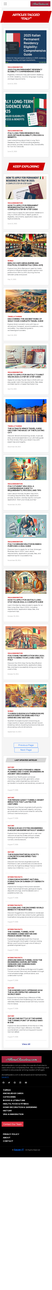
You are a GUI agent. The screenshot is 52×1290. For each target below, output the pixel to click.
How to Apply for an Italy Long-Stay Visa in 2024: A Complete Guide (25, 601)
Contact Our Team (12, 1124)
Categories (9, 1097)
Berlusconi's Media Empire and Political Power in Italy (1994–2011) (25, 264)
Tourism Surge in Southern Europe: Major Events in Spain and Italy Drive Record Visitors (26, 716)
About (6, 1137)
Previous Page (26, 745)
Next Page (26, 750)
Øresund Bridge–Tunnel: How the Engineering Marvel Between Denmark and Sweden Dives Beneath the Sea (25, 963)
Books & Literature (14, 1100)
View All (26, 1044)
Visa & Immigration (13, 1114)
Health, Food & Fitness (16, 1104)
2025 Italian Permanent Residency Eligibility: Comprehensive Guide (25, 71)
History (7, 1110)
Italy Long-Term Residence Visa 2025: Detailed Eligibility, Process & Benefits (26, 135)
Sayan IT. (5, 1077)
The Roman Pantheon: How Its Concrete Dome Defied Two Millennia (23, 856)
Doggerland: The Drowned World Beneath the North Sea (26, 909)
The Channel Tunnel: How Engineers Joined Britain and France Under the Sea (22, 934)
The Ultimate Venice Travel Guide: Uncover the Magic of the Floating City (26, 431)
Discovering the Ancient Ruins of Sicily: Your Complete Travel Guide (25, 320)
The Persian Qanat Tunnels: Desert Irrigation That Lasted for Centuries (26, 802)
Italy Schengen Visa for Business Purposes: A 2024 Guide (24, 545)
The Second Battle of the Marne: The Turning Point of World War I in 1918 (25, 1020)
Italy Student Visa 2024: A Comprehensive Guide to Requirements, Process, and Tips (24, 488)
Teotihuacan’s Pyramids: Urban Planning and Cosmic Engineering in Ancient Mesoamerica (26, 772)
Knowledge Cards (13, 1093)
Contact (8, 1141)
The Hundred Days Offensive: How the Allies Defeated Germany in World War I (25, 992)
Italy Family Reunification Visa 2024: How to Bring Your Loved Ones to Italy (26, 658)
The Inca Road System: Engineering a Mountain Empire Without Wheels (26, 829)
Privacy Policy (11, 1134)
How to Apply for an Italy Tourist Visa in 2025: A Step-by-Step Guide (26, 376)
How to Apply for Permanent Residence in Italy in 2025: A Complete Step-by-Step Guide (23, 207)
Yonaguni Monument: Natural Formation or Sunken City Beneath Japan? (26, 881)
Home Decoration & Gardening (20, 1107)
